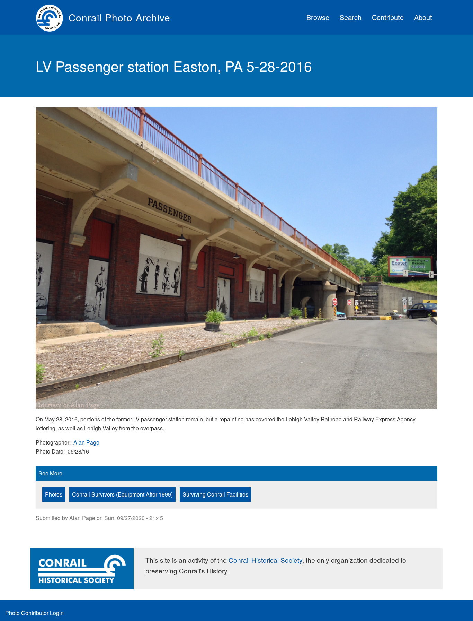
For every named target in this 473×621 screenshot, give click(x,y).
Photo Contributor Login (34, 613)
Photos (53, 494)
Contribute (388, 17)
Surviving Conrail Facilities (215, 494)
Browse (317, 17)
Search (351, 17)
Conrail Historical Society (265, 559)
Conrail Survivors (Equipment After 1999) (122, 494)
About (423, 17)
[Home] (52, 17)
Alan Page (86, 442)
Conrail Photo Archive (119, 17)
